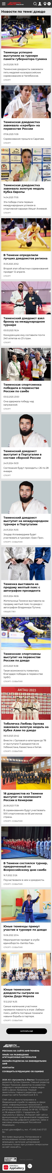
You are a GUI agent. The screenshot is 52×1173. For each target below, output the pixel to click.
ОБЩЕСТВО (9, 612)
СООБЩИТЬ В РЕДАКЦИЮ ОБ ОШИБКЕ (23, 1071)
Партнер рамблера (26, 1159)
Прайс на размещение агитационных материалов (19, 1055)
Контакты (8, 1067)
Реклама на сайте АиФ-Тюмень (20, 1051)
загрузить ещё (26, 1031)
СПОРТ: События (12, 542)
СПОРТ (7, 80)
